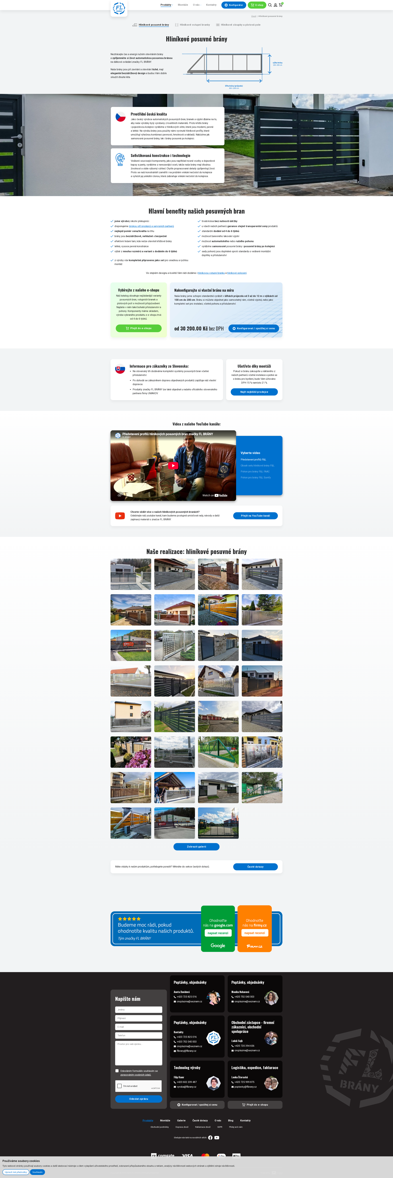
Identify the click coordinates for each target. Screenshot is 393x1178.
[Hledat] (270, 5)
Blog (230, 1120)
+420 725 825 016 (187, 996)
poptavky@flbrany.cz (246, 1086)
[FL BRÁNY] (119, 8)
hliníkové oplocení (237, 273)
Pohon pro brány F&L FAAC (255, 471)
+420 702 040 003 (244, 996)
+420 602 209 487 (187, 1082)
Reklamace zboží (202, 1127)
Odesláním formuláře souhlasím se (139, 1073)
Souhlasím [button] (37, 1172)
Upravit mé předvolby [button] (16, 1172)
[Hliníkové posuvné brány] (231, 67)
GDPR (219, 1127)
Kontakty (211, 4)
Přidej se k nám (236, 1127)
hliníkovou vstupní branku (211, 273)
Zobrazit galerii (196, 846)
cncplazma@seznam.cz (189, 1001)
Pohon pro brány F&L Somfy (256, 477)
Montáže (183, 4)
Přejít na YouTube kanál (255, 515)
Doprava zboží (182, 1127)
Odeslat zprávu (138, 1098)
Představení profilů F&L (253, 459)
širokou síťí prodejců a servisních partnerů (151, 226)
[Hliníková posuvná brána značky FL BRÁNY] (131, 574)
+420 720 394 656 (244, 1045)
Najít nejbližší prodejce (254, 391)
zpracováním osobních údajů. (135, 1074)
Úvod (253, 16)
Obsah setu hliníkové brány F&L (257, 465)
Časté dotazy (255, 866)
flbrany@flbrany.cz (186, 1050)
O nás (196, 4)
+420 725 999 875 (244, 1082)
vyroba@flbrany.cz (186, 1086)
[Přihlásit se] (275, 5)
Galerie (181, 1120)
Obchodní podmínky (160, 1127)
